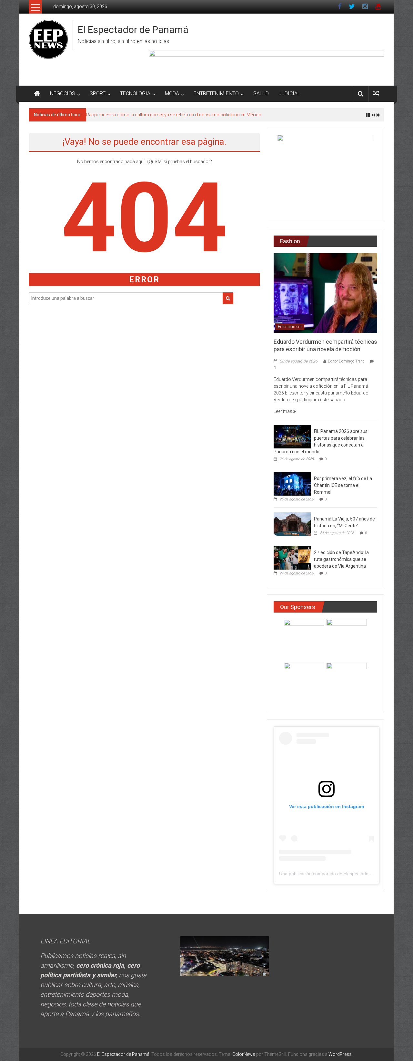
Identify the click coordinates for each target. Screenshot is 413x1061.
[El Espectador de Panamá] (37, 94)
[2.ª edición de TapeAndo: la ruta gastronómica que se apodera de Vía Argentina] (292, 557)
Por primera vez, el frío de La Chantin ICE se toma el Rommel (343, 485)
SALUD (261, 93)
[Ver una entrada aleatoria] (376, 93)
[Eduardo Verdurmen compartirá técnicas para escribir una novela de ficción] (325, 292)
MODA (172, 93)
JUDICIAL (289, 93)
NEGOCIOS (62, 93)
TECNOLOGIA (135, 93)
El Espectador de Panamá (133, 29)
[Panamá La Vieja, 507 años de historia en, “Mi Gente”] (292, 524)
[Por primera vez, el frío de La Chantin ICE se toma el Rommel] (292, 483)
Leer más (283, 411)
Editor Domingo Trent (346, 361)
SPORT (98, 93)
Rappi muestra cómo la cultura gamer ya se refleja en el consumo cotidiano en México (173, 114)
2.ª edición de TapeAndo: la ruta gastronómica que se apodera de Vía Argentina (341, 559)
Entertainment (290, 326)
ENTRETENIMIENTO (216, 93)
